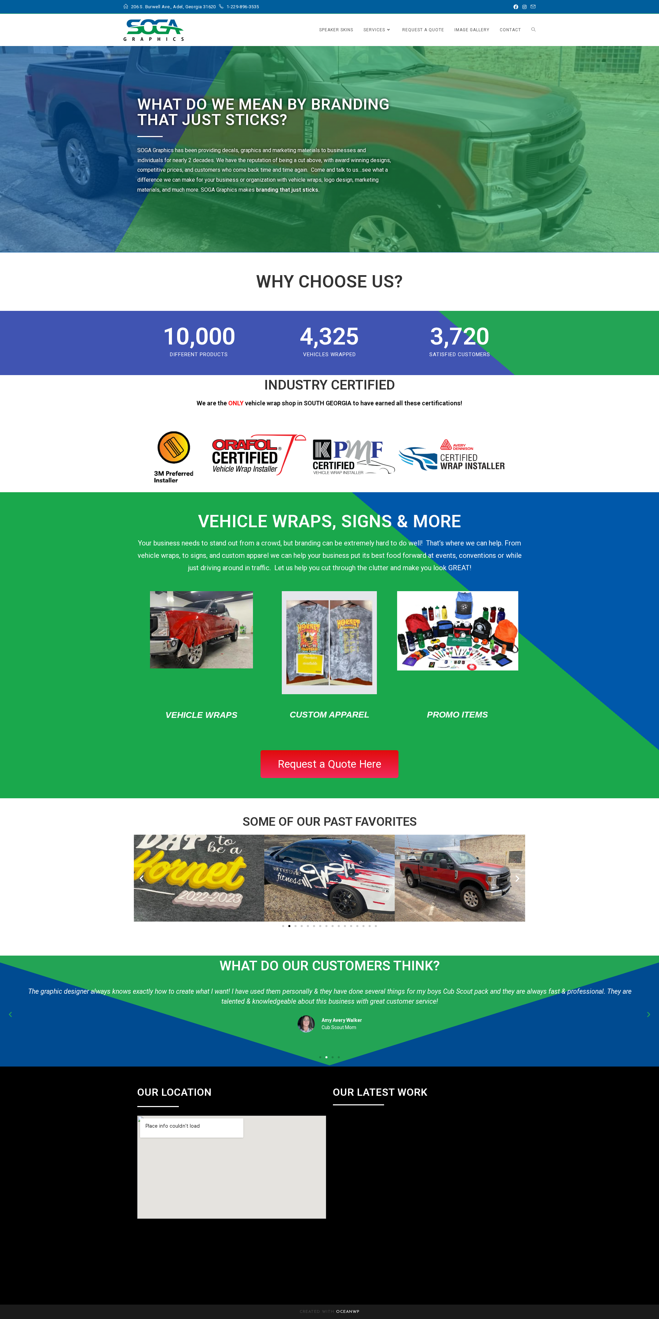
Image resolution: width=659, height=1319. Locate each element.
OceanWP (348, 1312)
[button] (141, 878)
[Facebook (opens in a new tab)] (515, 6)
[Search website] (533, 30)
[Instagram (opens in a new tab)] (524, 6)
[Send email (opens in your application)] (532, 6)
